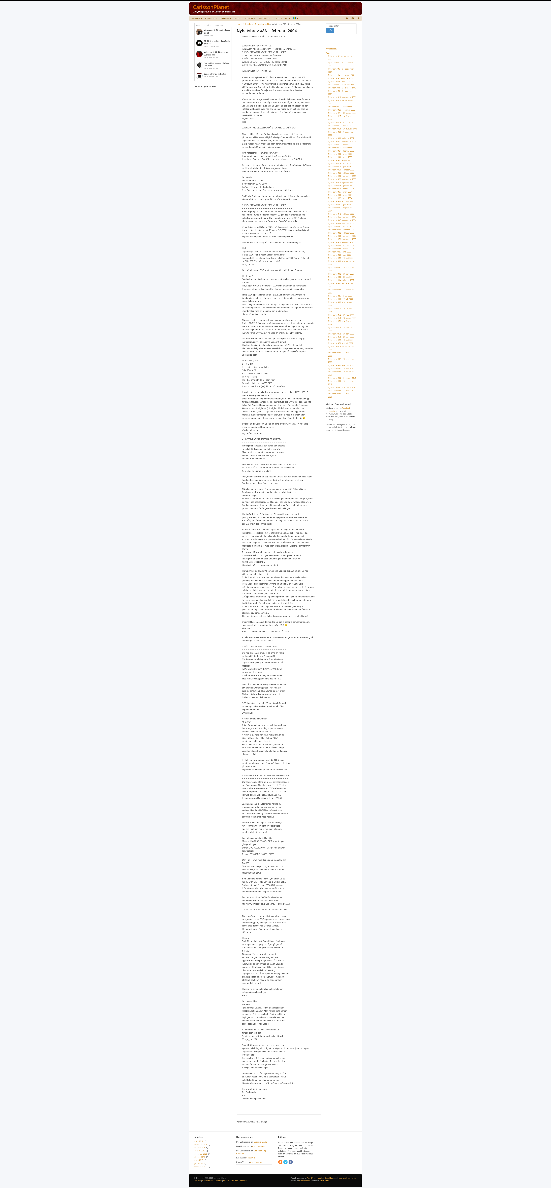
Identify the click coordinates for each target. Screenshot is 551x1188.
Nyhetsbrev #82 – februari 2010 (341, 365)
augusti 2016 (199, 1151)
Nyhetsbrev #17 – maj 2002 (339, 126)
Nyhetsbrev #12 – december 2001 (342, 107)
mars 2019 (198, 1141)
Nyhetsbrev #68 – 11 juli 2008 (340, 299)
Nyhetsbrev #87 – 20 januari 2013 (342, 387)
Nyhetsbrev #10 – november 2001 (342, 97)
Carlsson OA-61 (260, 1142)
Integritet (243, 1181)
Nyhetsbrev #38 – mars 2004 (340, 195)
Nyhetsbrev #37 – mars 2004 (340, 192)
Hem (239, 24)
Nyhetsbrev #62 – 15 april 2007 (341, 274)
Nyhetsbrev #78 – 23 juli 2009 (340, 343)
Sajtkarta (234, 1181)
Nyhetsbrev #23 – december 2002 (342, 148)
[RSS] (280, 1162)
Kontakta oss (207, 1181)
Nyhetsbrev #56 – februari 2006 (341, 249)
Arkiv (328, 53)
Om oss (197, 1181)
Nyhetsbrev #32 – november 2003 (342, 176)
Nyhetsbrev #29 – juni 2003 (339, 167)
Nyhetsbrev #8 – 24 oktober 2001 (342, 88)
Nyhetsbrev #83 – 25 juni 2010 (340, 368)
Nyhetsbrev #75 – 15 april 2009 (341, 334)
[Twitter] (285, 1162)
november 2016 (200, 1144)
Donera (226, 1181)
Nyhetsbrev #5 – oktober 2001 (340, 78)
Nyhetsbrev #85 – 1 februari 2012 (342, 378)
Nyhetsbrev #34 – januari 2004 (340, 182)
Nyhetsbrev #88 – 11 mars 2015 (341, 391)
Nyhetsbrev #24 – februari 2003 (341, 151)
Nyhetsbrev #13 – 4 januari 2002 (341, 110)
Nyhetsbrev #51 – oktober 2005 (341, 233)
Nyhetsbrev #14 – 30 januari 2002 (342, 113)
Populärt (207, 25)
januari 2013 (199, 1163)
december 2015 (200, 1154)
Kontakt (279, 18)
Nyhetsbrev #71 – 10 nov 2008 (341, 315)
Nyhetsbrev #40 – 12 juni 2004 (340, 201)
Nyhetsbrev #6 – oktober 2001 (340, 81)
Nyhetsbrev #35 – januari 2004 (340, 186)
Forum (236, 18)
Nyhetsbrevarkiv (262, 24)
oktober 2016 (199, 1148)
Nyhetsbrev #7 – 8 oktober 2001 (341, 85)
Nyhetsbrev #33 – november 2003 (342, 179)
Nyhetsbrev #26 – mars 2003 (340, 157)
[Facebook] (291, 1162)
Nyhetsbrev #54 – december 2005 (342, 242)
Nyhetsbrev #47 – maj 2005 (339, 227)
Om (286, 18)
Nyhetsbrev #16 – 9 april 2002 (340, 122)
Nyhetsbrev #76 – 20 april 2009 (341, 337)
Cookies (218, 1181)
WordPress (312, 1178)
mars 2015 (198, 1160)
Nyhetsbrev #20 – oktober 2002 (341, 138)
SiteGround (324, 1181)
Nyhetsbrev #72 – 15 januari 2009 (342, 318)
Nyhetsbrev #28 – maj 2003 (339, 163)
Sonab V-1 (250, 1158)
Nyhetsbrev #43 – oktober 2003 (341, 214)
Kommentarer (220, 25)
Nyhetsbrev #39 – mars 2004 (340, 198)
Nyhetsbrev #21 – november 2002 (342, 141)
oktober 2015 (199, 1157)
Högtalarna (195, 18)
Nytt (198, 25)
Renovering (210, 18)
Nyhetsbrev (224, 18)
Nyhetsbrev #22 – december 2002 (342, 145)
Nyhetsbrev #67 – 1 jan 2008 (340, 296)
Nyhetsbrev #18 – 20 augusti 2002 (342, 129)
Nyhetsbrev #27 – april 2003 (339, 160)
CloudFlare (328, 1178)
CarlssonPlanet (211, 7)
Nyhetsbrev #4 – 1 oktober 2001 (341, 75)
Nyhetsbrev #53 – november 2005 (342, 239)
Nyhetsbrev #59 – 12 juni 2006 (340, 258)
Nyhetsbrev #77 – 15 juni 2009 (340, 340)
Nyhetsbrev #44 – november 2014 (342, 217)
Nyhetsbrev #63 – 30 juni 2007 (340, 277)
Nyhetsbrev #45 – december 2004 (342, 220)
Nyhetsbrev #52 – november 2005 (342, 236)
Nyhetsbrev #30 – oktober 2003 (341, 170)
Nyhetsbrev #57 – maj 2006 (339, 252)
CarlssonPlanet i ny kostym (215, 74)
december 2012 (200, 1166)
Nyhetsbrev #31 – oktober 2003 (341, 173)
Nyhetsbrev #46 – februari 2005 (341, 223)
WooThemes (304, 1181)
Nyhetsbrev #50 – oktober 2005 (341, 230)
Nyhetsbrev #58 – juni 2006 (339, 255)
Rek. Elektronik (264, 18)
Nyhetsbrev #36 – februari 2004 (341, 189)
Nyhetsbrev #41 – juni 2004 (339, 204)
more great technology (347, 1178)
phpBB (320, 1178)
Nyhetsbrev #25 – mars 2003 (340, 154)
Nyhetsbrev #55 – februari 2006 (341, 245)
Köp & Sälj (249, 18)
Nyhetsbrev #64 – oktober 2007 (341, 280)
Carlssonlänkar (256, 1162)
